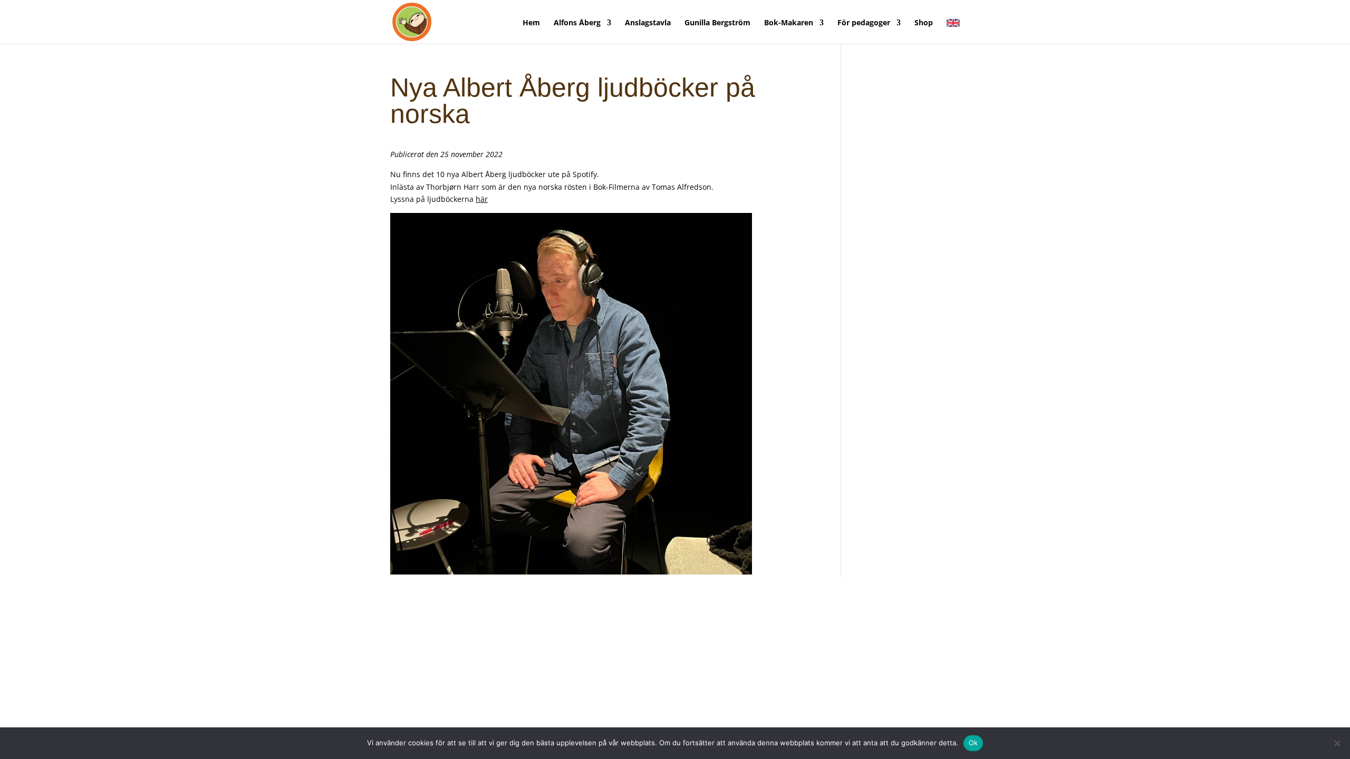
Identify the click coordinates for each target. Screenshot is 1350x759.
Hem (531, 23)
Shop (923, 23)
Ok (973, 742)
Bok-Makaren (788, 23)
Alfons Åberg (577, 23)
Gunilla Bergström (717, 23)
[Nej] (1337, 743)
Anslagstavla (648, 23)
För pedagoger (863, 23)
